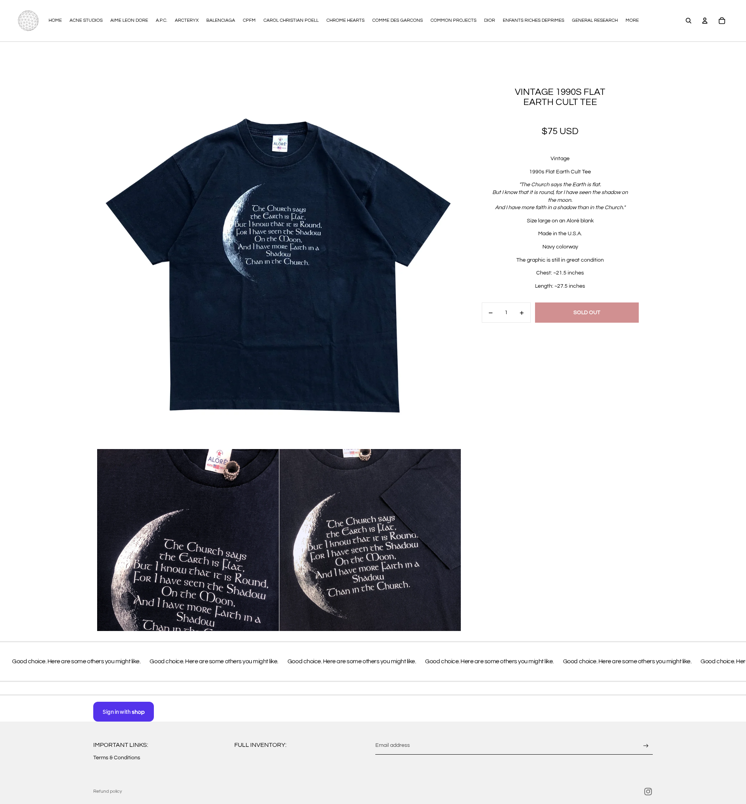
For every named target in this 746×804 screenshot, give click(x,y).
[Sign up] (646, 746)
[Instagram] (648, 791)
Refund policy (107, 791)
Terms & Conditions (116, 757)
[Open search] (688, 20)
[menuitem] (632, 20)
